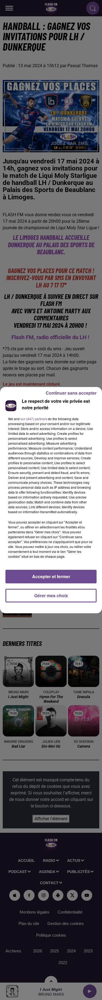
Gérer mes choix (51, 595)
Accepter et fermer (51, 576)
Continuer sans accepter (71, 393)
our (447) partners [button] (33, 418)
